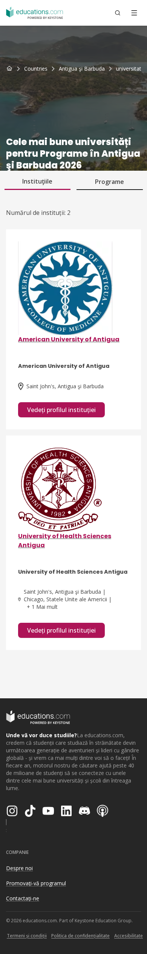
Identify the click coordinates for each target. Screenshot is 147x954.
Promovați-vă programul (36, 883)
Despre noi (19, 868)
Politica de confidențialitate (80, 935)
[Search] (117, 13)
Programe (109, 182)
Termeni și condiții (27, 935)
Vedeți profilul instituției (61, 410)
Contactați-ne (22, 898)
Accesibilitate (128, 935)
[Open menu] (134, 13)
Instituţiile (37, 181)
